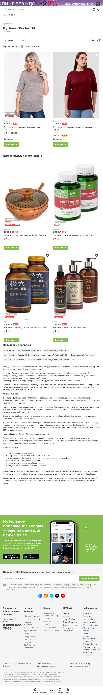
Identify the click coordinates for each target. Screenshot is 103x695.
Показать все (77, 359)
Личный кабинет (70, 622)
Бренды (66, 616)
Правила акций (50, 627)
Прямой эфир (69, 619)
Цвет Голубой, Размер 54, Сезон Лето (21, 355)
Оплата (46, 618)
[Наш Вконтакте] (40, 597)
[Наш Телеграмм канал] (51, 597)
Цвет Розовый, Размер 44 (55, 350)
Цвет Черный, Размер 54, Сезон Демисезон (49, 359)
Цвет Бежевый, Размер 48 (82, 355)
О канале (87, 613)
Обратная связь (70, 625)
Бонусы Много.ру (90, 644)
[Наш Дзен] (57, 597)
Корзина (60, 692)
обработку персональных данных (71, 585)
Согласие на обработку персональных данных (79, 664)
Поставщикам (89, 622)
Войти (68, 692)
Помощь (47, 624)
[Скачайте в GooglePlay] (31, 557)
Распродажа (29, 637)
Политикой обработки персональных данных (38, 587)
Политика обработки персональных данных (46, 664)
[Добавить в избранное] (47, 54)
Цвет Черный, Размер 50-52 (54, 355)
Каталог (43, 692)
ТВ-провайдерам (90, 625)
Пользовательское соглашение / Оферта (17, 664)
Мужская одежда (32, 619)
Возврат (47, 621)
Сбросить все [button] (32, 46)
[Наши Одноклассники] (46, 597)
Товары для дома (31, 627)
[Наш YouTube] (63, 597)
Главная (35, 692)
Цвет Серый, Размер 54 (15, 359)
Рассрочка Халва (51, 631)
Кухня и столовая (31, 631)
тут (64, 681)
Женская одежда (32, 616)
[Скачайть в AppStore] (11, 557)
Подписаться (89, 578)
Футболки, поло (9, 24)
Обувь (27, 634)
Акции (66, 613)
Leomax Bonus (89, 619)
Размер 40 (9, 350)
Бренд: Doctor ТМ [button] (12, 46)
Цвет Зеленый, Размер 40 (29, 350)
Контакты (87, 616)
